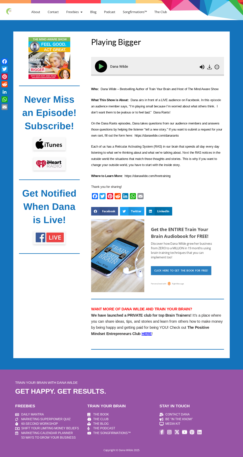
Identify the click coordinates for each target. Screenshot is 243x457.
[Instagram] (169, 432)
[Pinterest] (192, 432)
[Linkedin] (199, 432)
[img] (217, 67)
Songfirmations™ (135, 12)
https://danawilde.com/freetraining (147, 176)
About (35, 12)
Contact (53, 12)
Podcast (109, 12)
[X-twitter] (176, 432)
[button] (104, 211)
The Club (160, 12)
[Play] (102, 66)
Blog (93, 12)
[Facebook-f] (161, 432)
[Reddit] (4, 84)
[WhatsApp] (4, 99)
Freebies (72, 12)
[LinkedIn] (4, 92)
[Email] (4, 107)
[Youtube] (184, 432)
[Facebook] (4, 61)
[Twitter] (4, 69)
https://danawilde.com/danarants (157, 135)
